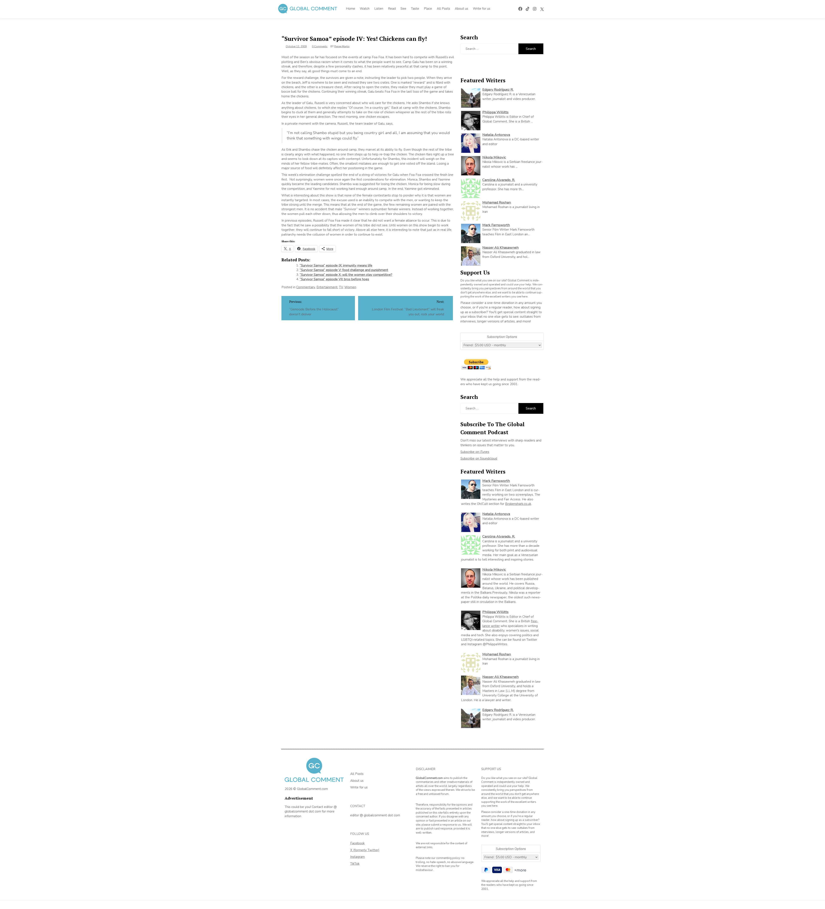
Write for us (481, 8)
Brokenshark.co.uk (518, 504)
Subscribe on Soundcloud (478, 458)
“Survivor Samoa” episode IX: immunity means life (336, 265)
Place (428, 8)
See (403, 8)
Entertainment (327, 287)
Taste (415, 8)
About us (461, 8)
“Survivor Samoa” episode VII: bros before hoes (334, 279)
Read (392, 8)
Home (350, 8)
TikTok (354, 863)
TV (341, 287)
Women (350, 287)
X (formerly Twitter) (364, 850)
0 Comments (319, 46)
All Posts (443, 8)
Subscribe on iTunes (474, 452)
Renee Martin (342, 46)
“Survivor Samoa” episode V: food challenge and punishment (344, 270)
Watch (365, 8)
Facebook (357, 843)
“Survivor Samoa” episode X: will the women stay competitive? (346, 275)
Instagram (357, 857)
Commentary (305, 287)
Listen (378, 8)
